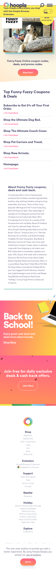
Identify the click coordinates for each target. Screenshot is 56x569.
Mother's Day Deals (28, 513)
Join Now (28, 385)
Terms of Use (28, 483)
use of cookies (33, 554)
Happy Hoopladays (28, 508)
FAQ (28, 480)
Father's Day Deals (28, 516)
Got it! (28, 561)
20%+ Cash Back (28, 441)
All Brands (28, 454)
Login (28, 444)
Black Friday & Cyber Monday (28, 505)
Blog (28, 451)
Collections (28, 531)
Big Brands (28, 438)
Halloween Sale (28, 522)
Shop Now (9, 342)
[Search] (42, 5)
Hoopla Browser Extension (28, 464)
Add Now (46, 12)
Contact (28, 486)
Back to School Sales (28, 519)
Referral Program (28, 476)
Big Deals (28, 435)
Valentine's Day (28, 511)
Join (28, 448)
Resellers (28, 496)
